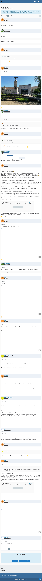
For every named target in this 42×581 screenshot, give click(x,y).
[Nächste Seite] (14, 16)
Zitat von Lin (6, 467)
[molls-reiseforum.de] (1, 1)
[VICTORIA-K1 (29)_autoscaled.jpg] (21, 300)
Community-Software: (21, 579)
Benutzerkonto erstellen (24, 560)
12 (11, 15)
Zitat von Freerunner (7, 123)
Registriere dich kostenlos (26, 556)
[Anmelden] (38, 1)
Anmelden (15, 560)
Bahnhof (3, 570)
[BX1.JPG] (21, 340)
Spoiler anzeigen (6, 38)
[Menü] (40, 1)
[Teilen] (40, 16)
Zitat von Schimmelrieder (8, 451)
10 (8, 15)
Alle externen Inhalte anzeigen (17, 206)
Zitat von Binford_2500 (8, 56)
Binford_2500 (22, 158)
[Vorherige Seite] (2, 16)
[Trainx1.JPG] (21, 521)
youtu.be (31, 202)
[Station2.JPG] (21, 243)
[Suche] (35, 1)
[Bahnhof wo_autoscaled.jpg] (21, 90)
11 (10, 549)
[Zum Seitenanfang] (40, 579)
